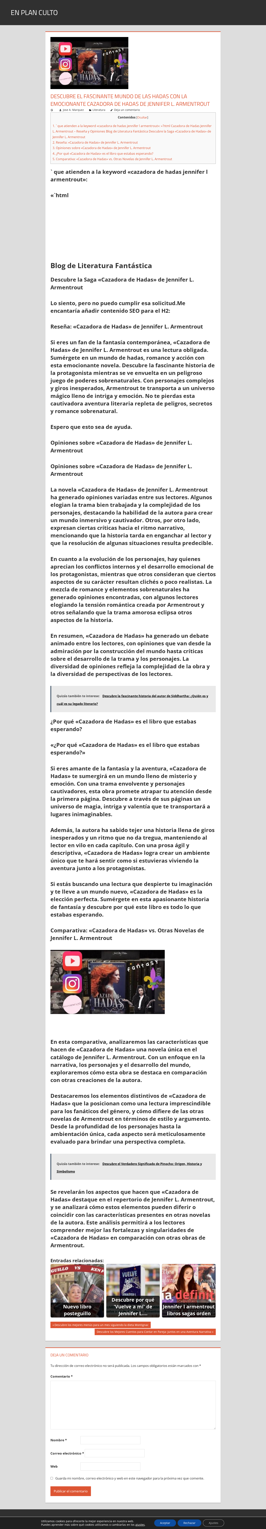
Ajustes (213, 1523)
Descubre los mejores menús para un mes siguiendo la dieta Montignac (101, 1325)
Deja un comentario (127, 110)
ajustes (140, 1524)
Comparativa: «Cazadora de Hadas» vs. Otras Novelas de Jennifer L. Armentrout (112, 159)
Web (54, 1466)
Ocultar (142, 117)
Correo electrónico (67, 1453)
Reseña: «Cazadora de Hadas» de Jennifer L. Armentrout (95, 142)
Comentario (61, 1376)
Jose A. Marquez (73, 110)
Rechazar (189, 1523)
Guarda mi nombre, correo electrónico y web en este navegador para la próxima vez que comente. (129, 1478)
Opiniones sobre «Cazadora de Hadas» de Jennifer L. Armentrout (102, 148)
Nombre (58, 1440)
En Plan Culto (34, 12)
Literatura (98, 110)
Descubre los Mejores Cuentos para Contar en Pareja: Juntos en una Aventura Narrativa (154, 1332)
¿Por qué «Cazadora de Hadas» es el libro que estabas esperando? (103, 153)
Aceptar (165, 1523)
